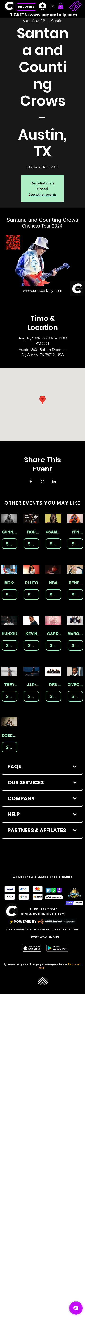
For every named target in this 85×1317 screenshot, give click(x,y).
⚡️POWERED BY (23, 921)
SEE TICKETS (11, 543)
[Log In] (42, 6)
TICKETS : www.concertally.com (43, 15)
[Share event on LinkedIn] (54, 481)
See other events (43, 194)
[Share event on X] (42, 481)
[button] (60, 6)
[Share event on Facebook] (31, 481)
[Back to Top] (43, 981)
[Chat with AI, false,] (76, 1308)
